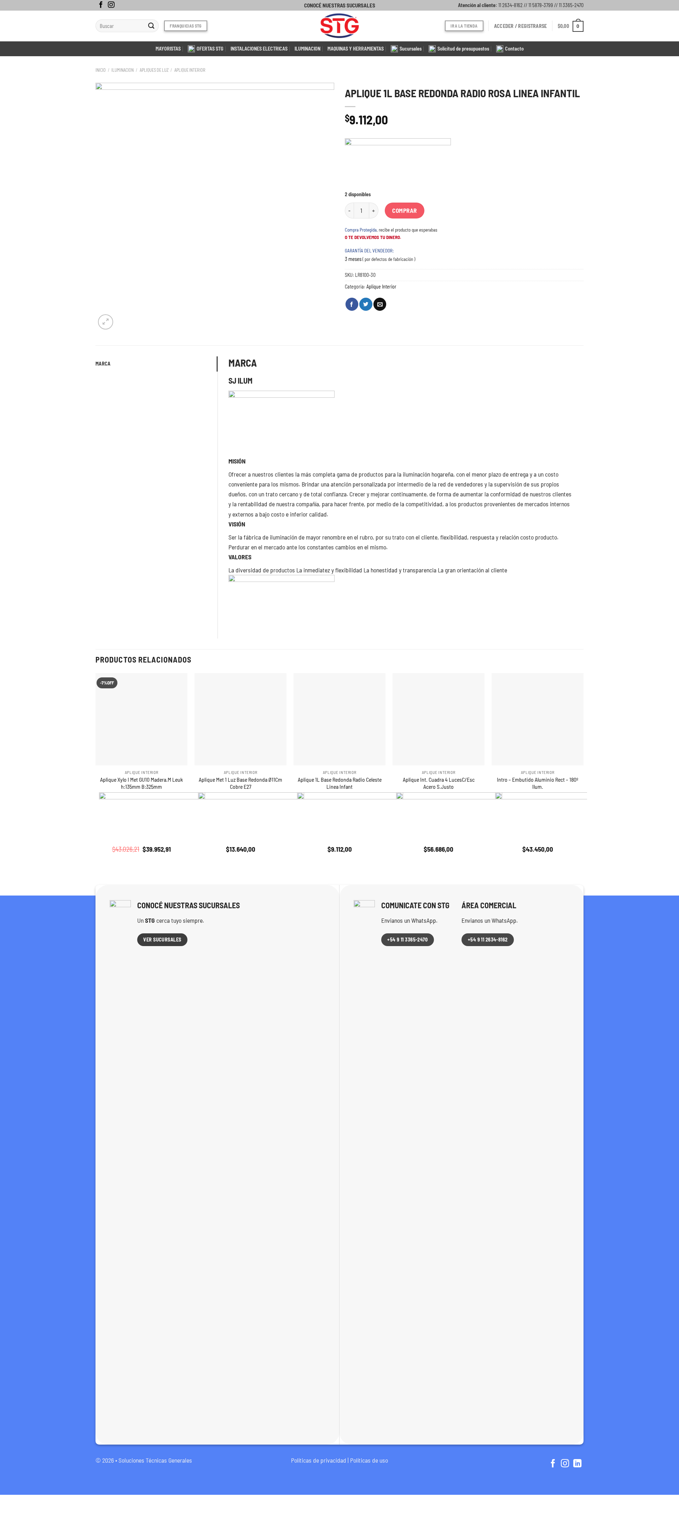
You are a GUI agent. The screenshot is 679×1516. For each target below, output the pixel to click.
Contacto (514, 49)
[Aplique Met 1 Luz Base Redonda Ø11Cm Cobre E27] (240, 719)
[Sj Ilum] (398, 164)
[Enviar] (151, 26)
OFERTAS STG (210, 49)
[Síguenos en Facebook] (101, 5)
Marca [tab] (102, 364)
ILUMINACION (307, 49)
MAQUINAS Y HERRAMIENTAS (355, 49)
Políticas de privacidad (318, 1460)
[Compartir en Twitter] (365, 304)
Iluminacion (122, 70)
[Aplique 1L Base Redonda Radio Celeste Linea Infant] (339, 719)
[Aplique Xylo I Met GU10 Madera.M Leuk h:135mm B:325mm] (141, 719)
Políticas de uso (369, 1460)
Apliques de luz (154, 70)
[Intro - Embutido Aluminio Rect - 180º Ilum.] (538, 719)
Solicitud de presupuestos (463, 49)
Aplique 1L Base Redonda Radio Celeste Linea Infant (340, 783)
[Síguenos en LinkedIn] (577, 1464)
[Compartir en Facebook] (352, 304)
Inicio (100, 70)
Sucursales (411, 49)
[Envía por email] (379, 304)
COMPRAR (404, 210)
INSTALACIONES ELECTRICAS (259, 49)
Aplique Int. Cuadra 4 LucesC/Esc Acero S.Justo (439, 783)
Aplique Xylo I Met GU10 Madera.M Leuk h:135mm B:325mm (141, 783)
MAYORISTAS (168, 49)
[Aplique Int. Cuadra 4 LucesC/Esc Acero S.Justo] (438, 719)
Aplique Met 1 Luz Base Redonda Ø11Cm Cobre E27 (240, 783)
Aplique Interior (189, 70)
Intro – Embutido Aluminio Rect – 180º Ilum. (537, 783)
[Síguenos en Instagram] (111, 5)
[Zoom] (105, 322)
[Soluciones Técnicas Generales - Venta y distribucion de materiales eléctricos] (339, 26)
